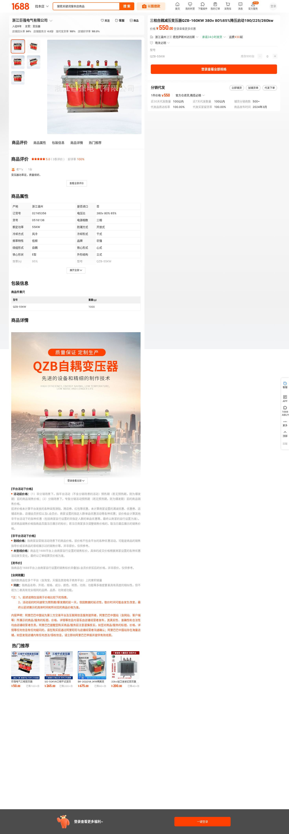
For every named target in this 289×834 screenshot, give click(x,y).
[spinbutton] (267, 56)
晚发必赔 (160, 42)
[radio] (33, 159)
